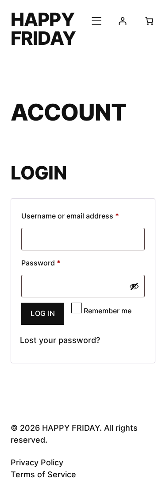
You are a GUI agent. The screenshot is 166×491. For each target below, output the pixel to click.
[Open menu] (96, 21)
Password (55, 262)
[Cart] (149, 21)
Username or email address (83, 215)
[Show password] (134, 286)
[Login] (122, 21)
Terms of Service (43, 474)
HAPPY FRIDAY (43, 28)
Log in (43, 313)
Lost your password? (60, 340)
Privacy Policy (37, 462)
